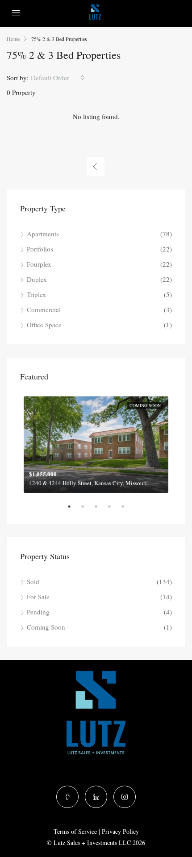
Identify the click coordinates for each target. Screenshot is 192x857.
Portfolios (40, 248)
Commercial (44, 309)
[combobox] (57, 77)
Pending (38, 611)
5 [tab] (127, 510)
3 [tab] (100, 510)
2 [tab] (87, 510)
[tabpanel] (96, 443)
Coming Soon (46, 626)
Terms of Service (75, 831)
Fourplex (39, 264)
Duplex (37, 279)
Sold (33, 581)
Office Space (44, 324)
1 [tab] (73, 510)
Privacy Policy (120, 831)
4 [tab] (113, 510)
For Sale (38, 596)
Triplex (36, 294)
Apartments (43, 233)
